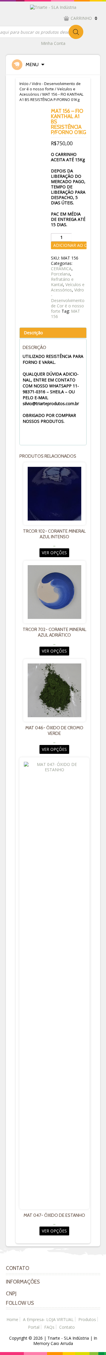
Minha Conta (53, 43)
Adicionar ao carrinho (70, 245)
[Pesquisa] (76, 32)
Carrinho (84, 18)
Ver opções (54, 552)
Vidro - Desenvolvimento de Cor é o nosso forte (50, 86)
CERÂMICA (61, 268)
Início (24, 83)
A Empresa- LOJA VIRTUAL (48, 1319)
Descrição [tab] (33, 332)
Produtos (87, 1319)
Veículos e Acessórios (68, 287)
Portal (33, 1327)
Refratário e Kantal (62, 281)
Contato (67, 1327)
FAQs (49, 1327)
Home (12, 1319)
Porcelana (60, 274)
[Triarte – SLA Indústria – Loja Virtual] (53, 7)
